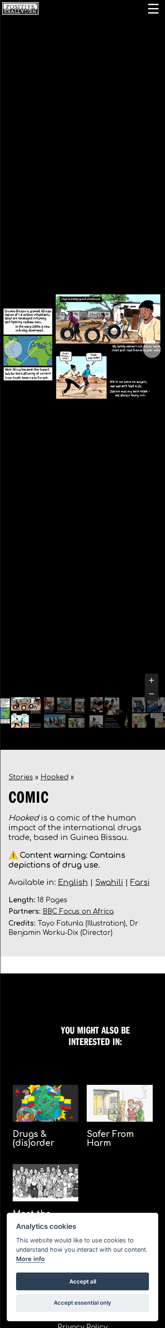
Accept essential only (82, 1302)
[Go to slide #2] (64, 712)
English (73, 882)
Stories (20, 777)
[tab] (82, 687)
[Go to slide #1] (20, 712)
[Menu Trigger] (153, 8)
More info (30, 1258)
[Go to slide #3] (108, 712)
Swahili (109, 882)
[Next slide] (152, 349)
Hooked (55, 777)
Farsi (140, 882)
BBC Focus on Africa (78, 911)
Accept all (82, 1281)
